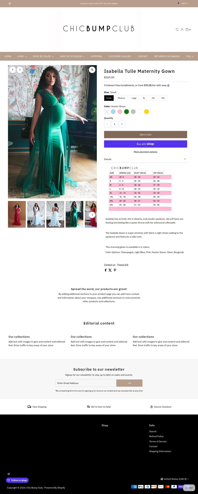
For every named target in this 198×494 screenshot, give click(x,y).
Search (153, 431)
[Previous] (12, 69)
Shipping (96, 56)
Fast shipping (39, 406)
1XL (153, 98)
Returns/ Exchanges (167, 56)
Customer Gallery (120, 56)
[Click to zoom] (92, 70)
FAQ (188, 56)
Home (8, 56)
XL (144, 98)
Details (107, 159)
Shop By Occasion (71, 56)
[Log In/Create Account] (182, 29)
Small (108, 98)
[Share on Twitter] (110, 270)
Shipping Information (160, 451)
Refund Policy (156, 436)
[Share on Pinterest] (115, 270)
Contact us (109, 264)
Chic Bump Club (34, 487)
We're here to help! (101, 406)
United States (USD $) (175, 478)
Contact (143, 56)
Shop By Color (42, 56)
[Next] (20, 69)
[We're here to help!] (88, 407)
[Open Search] (177, 29)
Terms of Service (158, 441)
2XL (163, 98)
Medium (121, 98)
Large (134, 98)
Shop (21, 56)
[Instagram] (9, 3)
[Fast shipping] (29, 407)
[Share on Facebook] (106, 270)
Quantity (108, 118)
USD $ (183, 3)
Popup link (122, 264)
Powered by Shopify (54, 487)
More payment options (145, 151)
